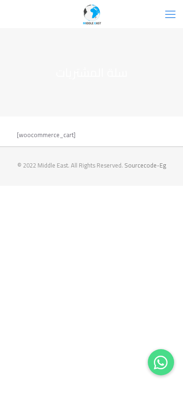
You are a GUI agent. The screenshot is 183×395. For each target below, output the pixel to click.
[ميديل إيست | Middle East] (91, 14)
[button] (161, 362)
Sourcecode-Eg (145, 165)
